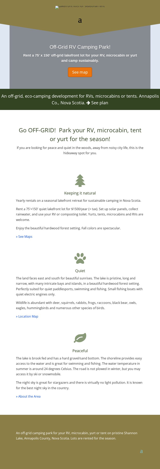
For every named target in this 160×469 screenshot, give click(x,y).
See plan (99, 103)
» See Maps (24, 236)
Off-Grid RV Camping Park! (80, 47)
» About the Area (28, 396)
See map (80, 72)
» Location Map (27, 316)
